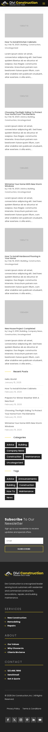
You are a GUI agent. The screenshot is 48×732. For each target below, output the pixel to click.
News (10, 497)
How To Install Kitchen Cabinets (20, 42)
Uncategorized (11, 48)
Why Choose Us (16, 648)
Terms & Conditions (32, 709)
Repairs (12, 625)
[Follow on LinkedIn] (33, 719)
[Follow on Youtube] (40, 719)
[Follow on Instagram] (21, 719)
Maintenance (32, 456)
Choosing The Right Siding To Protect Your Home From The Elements (23, 113)
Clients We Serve (16, 652)
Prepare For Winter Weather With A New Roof (22, 399)
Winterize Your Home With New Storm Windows (23, 185)
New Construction (17, 617)
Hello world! (11, 379)
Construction (34, 44)
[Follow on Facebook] (8, 719)
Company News (35, 331)
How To (11, 491)
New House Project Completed (20, 328)
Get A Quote (14, 678)
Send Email (13, 674)
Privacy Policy (13, 709)
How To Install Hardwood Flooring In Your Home (22, 257)
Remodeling (14, 621)
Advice (24, 117)
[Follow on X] (14, 719)
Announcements (27, 478)
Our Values (13, 644)
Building (24, 44)
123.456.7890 (14, 670)
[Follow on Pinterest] (27, 719)
